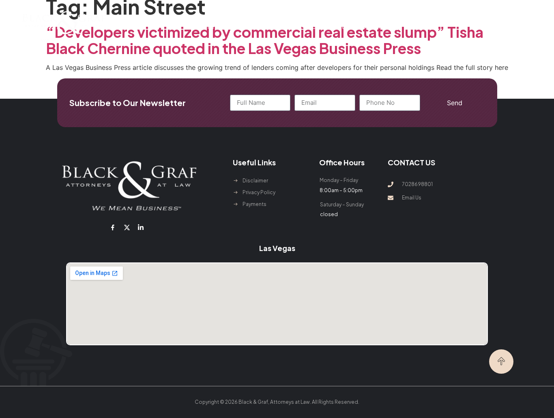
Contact (416, 26)
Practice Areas (277, 26)
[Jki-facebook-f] (112, 227)
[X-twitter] (126, 227)
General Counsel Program (345, 26)
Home (206, 26)
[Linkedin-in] (140, 227)
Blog (392, 26)
